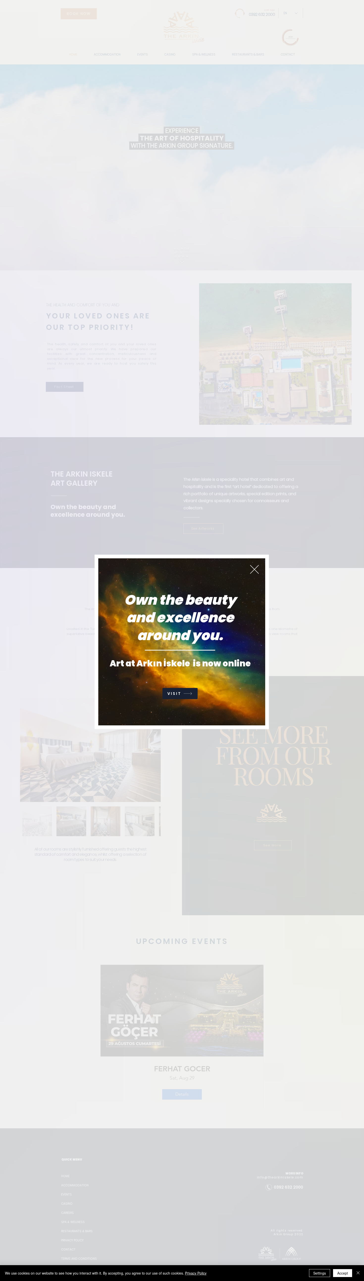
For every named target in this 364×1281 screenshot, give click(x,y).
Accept (342, 1273)
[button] (254, 569)
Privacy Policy (196, 1273)
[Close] (358, 1273)
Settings (319, 1273)
